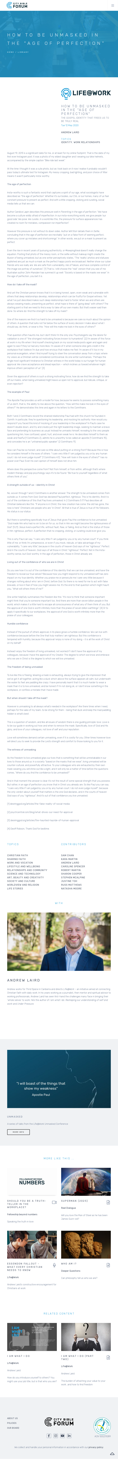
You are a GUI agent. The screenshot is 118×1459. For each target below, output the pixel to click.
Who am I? (69, 1263)
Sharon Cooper (71, 873)
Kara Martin (69, 859)
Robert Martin (71, 870)
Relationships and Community (27, 870)
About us (12, 1418)
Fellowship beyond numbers (22, 1214)
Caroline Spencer (73, 866)
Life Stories (15, 888)
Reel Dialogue (68, 1208)
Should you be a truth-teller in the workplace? (26, 1204)
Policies (12, 1423)
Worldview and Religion (23, 885)
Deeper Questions (70, 1271)
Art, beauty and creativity (25, 877)
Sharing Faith (16, 859)
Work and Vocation (20, 862)
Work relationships (87, 142)
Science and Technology (24, 873)
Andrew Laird (70, 862)
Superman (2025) (74, 1201)
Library (23, 52)
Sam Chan (67, 855)
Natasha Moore (71, 888)
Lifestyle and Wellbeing (23, 866)
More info (18, 1132)
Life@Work (13, 1277)
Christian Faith (17, 855)
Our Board (13, 1428)
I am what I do (18, 1356)
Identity (66, 142)
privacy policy (95, 1447)
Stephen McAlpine (73, 877)
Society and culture (21, 881)
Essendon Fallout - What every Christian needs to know (25, 1267)
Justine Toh (69, 881)
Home (10, 52)
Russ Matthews (71, 885)
